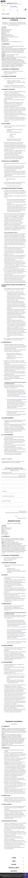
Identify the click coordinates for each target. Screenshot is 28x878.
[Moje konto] (17, 10)
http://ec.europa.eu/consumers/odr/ (13, 415)
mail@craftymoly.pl (13, 3)
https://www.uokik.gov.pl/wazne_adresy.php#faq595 (16, 396)
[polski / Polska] (3, 5)
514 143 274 (4, 3)
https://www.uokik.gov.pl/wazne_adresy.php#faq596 (16, 408)
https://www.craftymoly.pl (11, 58)
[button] (3, 10)
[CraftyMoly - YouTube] (3, 1)
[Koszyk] (24, 10)
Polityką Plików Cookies (4, 875)
